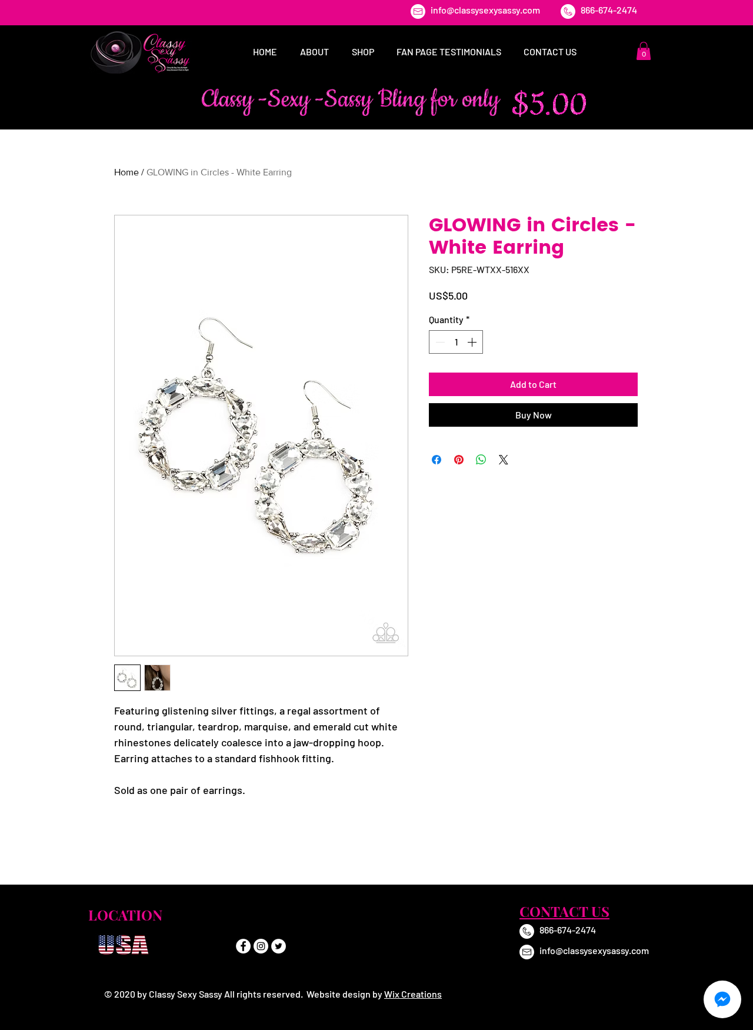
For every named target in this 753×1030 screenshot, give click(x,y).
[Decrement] (439, 342)
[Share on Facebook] (436, 460)
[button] (643, 51)
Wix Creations (413, 993)
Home (126, 172)
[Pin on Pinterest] (459, 460)
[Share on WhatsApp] (481, 460)
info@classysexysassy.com (485, 9)
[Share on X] (504, 460)
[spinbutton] (456, 342)
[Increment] (473, 342)
